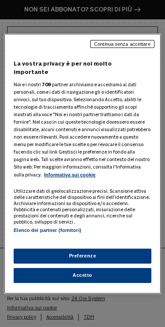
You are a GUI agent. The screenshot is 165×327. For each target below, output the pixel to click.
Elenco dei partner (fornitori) (47, 229)
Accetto (82, 275)
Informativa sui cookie (69, 174)
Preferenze (82, 255)
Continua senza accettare (122, 43)
